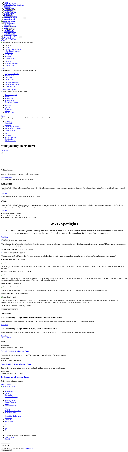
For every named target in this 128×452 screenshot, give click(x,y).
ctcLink (6, 16)
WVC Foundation (9, 34)
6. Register (8, 56)
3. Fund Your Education (12, 51)
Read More (4, 237)
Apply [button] (3, 40)
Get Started (8, 61)
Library (6, 25)
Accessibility (9, 391)
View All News (6, 338)
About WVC (9, 121)
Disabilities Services (11, 397)
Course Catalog (10, 79)
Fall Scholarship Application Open (15, 351)
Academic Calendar (10, 3)
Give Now (8, 419)
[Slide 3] (5, 239)
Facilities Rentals (9, 21)
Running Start (9, 112)
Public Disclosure (10, 412)
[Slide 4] (6, 239)
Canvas (6, 10)
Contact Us (8, 395)
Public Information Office (13, 411)
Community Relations (12, 126)
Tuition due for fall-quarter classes (15, 377)
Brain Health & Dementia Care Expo (16, 364)
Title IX (7, 439)
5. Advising (8, 54)
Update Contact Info (10, 39)
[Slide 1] (1, 239)
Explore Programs (6, 178)
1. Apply (7, 47)
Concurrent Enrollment (12, 82)
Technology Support (10, 36)
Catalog (6, 12)
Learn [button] (2, 68)
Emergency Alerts (9, 19)
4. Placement (9, 53)
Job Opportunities (9, 23)
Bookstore (7, 7)
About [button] (3, 116)
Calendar (7, 9)
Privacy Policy (9, 437)
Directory (7, 18)
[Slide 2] (3, 239)
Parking (6, 28)
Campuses (8, 125)
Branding (8, 393)
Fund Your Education (11, 63)
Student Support (10, 100)
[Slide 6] (9, 239)
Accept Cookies (6, 450)
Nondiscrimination (10, 405)
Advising (8, 105)
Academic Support (11, 95)
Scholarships (9, 421)
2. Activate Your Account (13, 49)
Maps (6, 27)
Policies (7, 409)
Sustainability (9, 139)
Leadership (8, 135)
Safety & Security (9, 30)
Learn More (4, 193)
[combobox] (5, 445)
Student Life (9, 98)
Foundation (8, 418)
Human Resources (10, 130)
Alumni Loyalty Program (13, 416)
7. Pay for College (10, 58)
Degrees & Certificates (12, 74)
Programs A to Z (10, 75)
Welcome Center (10, 65)
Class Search (8, 14)
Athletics (7, 5)
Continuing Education (12, 84)
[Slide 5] (8, 239)
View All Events (6, 384)
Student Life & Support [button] (8, 89)
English (4, 445)
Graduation (8, 109)
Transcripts (7, 37)
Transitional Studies (11, 86)
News (6, 133)
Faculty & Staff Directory (13, 128)
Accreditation (9, 123)
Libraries (7, 111)
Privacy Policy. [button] (28, 448)
